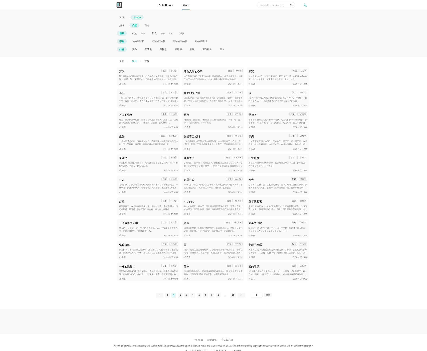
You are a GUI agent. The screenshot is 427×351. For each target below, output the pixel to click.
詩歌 (181, 33)
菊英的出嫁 (255, 223)
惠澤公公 (189, 179)
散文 (154, 33)
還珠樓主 (207, 49)
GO (268, 295)
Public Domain (165, 4)
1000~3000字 (158, 41)
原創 (147, 25)
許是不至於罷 (192, 136)
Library (186, 5)
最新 (134, 60)
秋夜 (186, 114)
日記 (170, 33)
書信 (163, 33)
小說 (134, 33)
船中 (186, 266)
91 (233, 295)
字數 (121, 41)
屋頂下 (253, 114)
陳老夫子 (189, 158)
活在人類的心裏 (193, 71)
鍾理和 (178, 49)
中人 (121, 179)
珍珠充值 (212, 339)
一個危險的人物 (128, 223)
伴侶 (121, 93)
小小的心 (189, 201)
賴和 (192, 49)
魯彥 (124, 83)
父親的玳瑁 (255, 244)
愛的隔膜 (254, 266)
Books (122, 17)
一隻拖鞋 (254, 158)
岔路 (121, 201)
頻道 (121, 25)
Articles (137, 17)
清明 (121, 71)
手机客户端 (227, 339)
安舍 (251, 179)
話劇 (143, 33)
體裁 (121, 33)
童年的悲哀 (255, 201)
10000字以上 (201, 41)
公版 (134, 25)
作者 (121, 49)
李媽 (251, 136)
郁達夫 (148, 49)
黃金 (186, 223)
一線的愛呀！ (127, 266)
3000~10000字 (180, 41)
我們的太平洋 (192, 93)
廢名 (222, 49)
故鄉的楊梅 (125, 114)
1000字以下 (138, 41)
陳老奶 (123, 158)
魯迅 (134, 49)
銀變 (121, 136)
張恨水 (163, 49)
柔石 (124, 278)
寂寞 (251, 71)
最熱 (121, 60)
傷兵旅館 (124, 244)
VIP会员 (198, 339)
